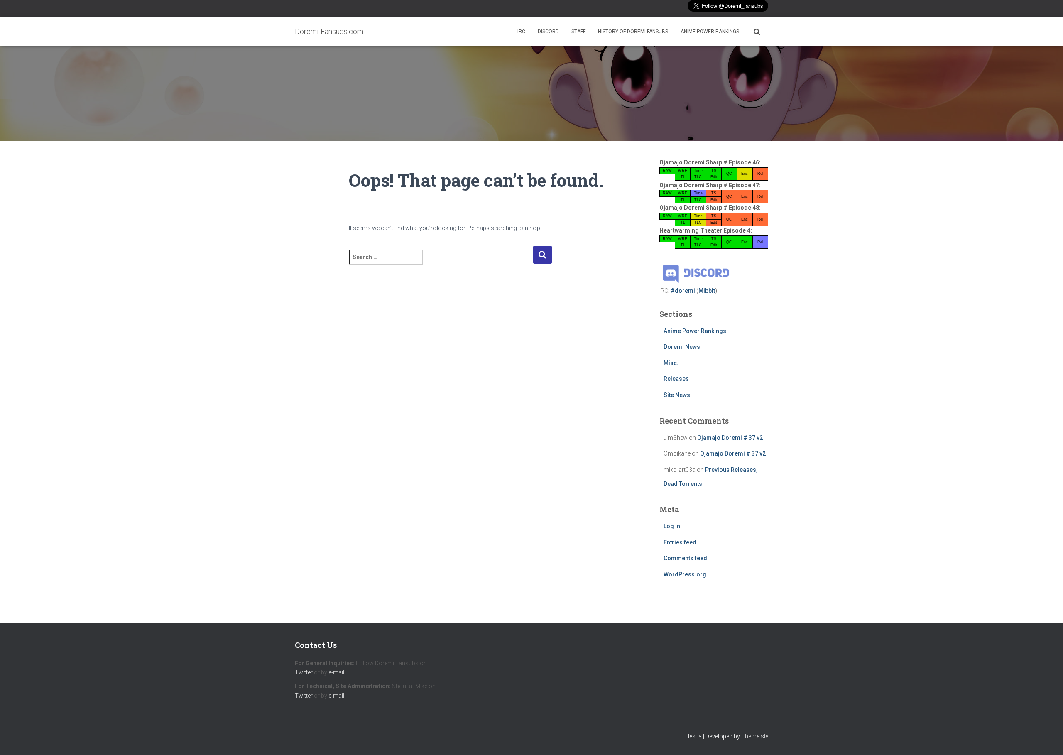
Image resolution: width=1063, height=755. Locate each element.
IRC (521, 31)
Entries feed (680, 542)
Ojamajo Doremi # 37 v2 (730, 437)
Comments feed (685, 558)
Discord (548, 31)
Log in (672, 526)
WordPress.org (685, 574)
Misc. (671, 363)
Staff (578, 31)
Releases (676, 378)
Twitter (304, 672)
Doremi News (682, 346)
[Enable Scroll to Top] (1046, 738)
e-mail (336, 672)
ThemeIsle (754, 736)
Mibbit (706, 290)
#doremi (683, 290)
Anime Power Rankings (710, 31)
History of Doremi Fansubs (633, 31)
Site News (677, 395)
